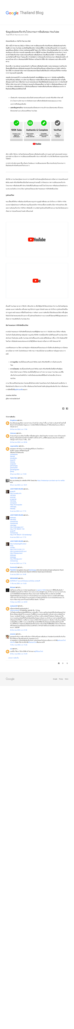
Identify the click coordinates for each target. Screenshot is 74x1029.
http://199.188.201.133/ (17, 529)
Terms (66, 679)
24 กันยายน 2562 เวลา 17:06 (18, 429)
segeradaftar (14, 446)
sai (11, 649)
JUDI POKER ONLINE (16, 489)
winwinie (13, 634)
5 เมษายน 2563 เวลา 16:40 (18, 574)
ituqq (11, 545)
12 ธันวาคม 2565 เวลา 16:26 (18, 645)
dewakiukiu (13, 458)
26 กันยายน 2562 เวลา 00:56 (18, 442)
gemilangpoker (14, 469)
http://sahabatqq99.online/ (18, 544)
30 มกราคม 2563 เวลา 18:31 (18, 485)
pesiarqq (12, 497)
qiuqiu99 (12, 491)
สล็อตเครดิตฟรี (14, 610)
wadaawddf (14, 606)
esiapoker (13, 464)
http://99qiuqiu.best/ (16, 553)
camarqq (13, 495)
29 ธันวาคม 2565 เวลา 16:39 (18, 654)
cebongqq (13, 525)
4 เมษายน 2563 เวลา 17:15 (18, 511)
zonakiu (12, 547)
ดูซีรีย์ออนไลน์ (39, 651)
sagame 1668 (41, 590)
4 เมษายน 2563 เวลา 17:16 (18, 563)
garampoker (14, 467)
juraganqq (13, 499)
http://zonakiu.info (15, 493)
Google (55, 679)
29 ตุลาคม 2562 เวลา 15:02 (18, 474)
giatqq (12, 471)
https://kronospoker (16, 504)
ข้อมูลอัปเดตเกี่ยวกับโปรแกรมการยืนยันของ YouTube (32, 31)
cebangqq (13, 506)
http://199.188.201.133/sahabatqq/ (21, 535)
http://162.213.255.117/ (17, 549)
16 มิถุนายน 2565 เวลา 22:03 (18, 602)
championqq (14, 521)
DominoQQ (13, 567)
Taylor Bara (14, 478)
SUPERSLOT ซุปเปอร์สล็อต (18, 581)
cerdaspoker (14, 454)
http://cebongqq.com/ (17, 527)
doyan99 (12, 460)
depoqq (12, 456)
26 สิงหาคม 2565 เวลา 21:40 (18, 630)
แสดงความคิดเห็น (13, 658)
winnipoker (13, 503)
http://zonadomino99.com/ (18, 551)
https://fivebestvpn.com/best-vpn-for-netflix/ (51, 480)
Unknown (13, 433)
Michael (13, 587)
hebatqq (12, 508)
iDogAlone (13, 420)
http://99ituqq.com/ (16, 559)
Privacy (61, 679)
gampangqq (14, 465)
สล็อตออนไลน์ (32, 642)
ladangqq (13, 517)
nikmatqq (13, 501)
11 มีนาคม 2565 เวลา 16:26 (18, 583)
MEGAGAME (14, 578)
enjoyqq (12, 462)
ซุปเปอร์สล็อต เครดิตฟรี (33, 581)
